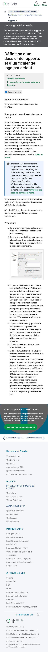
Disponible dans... (15, 92)
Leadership (11, 581)
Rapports (11, 20)
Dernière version (27, 44)
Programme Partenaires (16, 596)
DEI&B (9, 589)
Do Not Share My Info (14, 641)
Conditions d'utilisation (15, 638)
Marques (32, 638)
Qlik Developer (12, 460)
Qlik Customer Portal (15, 471)
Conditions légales (29, 634)
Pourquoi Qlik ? (13, 534)
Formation (10, 463)
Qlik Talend (11, 493)
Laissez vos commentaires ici (21, 427)
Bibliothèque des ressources (19, 474)
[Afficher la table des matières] (5, 11)
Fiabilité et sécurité (14, 537)
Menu (44, 5)
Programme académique (17, 592)
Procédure (11, 85)
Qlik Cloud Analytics (15, 511)
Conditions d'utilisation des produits (20, 630)
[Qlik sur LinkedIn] (17, 620)
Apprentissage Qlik (14, 467)
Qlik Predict (11, 518)
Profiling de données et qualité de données (25, 15)
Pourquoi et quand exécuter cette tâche (23, 82)
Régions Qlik (11, 566)
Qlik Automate (12, 521)
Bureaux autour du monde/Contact (21, 607)
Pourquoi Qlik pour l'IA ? (16, 548)
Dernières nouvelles (15, 603)
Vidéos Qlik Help (13, 456)
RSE (8, 585)
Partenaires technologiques (18, 558)
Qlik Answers (12, 514)
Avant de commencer (16, 79)
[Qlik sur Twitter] (38, 615)
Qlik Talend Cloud (14, 496)
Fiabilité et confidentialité (17, 541)
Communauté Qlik (24, 615)
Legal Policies (11, 634)
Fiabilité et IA (12, 544)
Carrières (10, 599)
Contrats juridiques (13, 627)
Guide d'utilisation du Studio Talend (22, 12)
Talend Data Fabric (14, 500)
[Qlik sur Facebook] (22, 620)
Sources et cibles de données (19, 562)
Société (9, 578)
